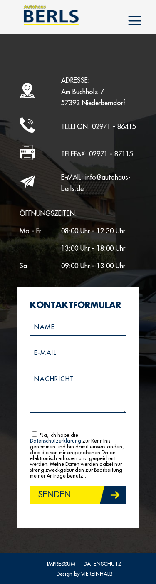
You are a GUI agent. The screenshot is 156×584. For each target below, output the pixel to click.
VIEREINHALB (96, 574)
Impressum (61, 564)
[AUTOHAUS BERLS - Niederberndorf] (51, 14)
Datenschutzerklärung (55, 440)
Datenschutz (102, 564)
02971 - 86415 (114, 127)
